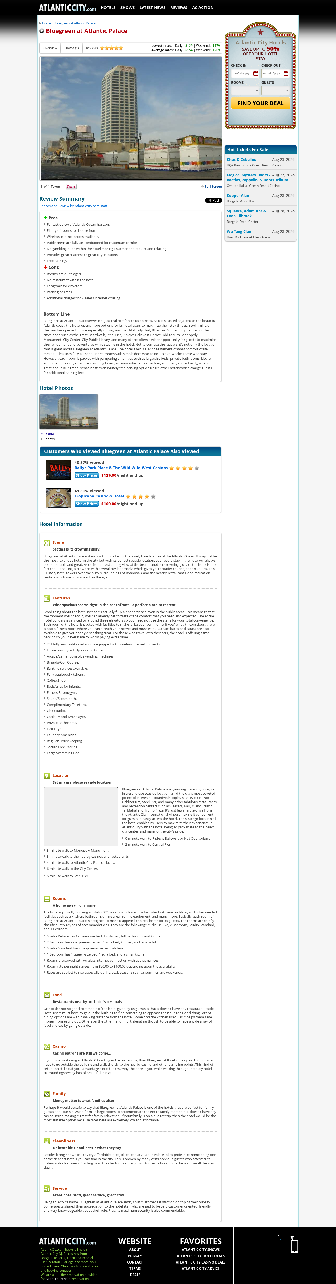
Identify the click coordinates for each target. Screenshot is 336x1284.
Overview (50, 48)
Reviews (178, 7)
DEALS (135, 1274)
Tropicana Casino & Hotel (99, 496)
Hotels (108, 7)
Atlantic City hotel (58, 1279)
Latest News (152, 7)
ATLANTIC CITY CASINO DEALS (200, 1262)
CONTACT (135, 1262)
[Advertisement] (259, 330)
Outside (47, 434)
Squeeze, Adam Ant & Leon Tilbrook (246, 213)
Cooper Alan (238, 195)
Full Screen (213, 186)
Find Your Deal (261, 103)
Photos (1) (71, 48)
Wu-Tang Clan (239, 231)
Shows (127, 7)
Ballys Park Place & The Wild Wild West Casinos (121, 467)
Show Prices (87, 475)
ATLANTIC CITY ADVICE (200, 1268)
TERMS (135, 1268)
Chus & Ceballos (241, 159)
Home (46, 23)
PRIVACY (135, 1256)
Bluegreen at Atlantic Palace (75, 23)
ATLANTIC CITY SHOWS (201, 1249)
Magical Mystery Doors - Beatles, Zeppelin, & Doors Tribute (257, 177)
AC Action (203, 7)
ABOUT (135, 1249)
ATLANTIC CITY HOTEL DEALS (201, 1256)
